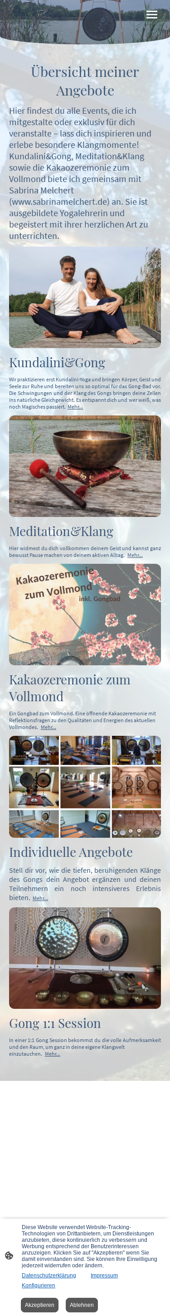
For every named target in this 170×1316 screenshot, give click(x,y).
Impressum (104, 1275)
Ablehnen (82, 1305)
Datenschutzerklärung (49, 1275)
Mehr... (75, 406)
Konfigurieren (38, 1285)
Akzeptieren (39, 1305)
